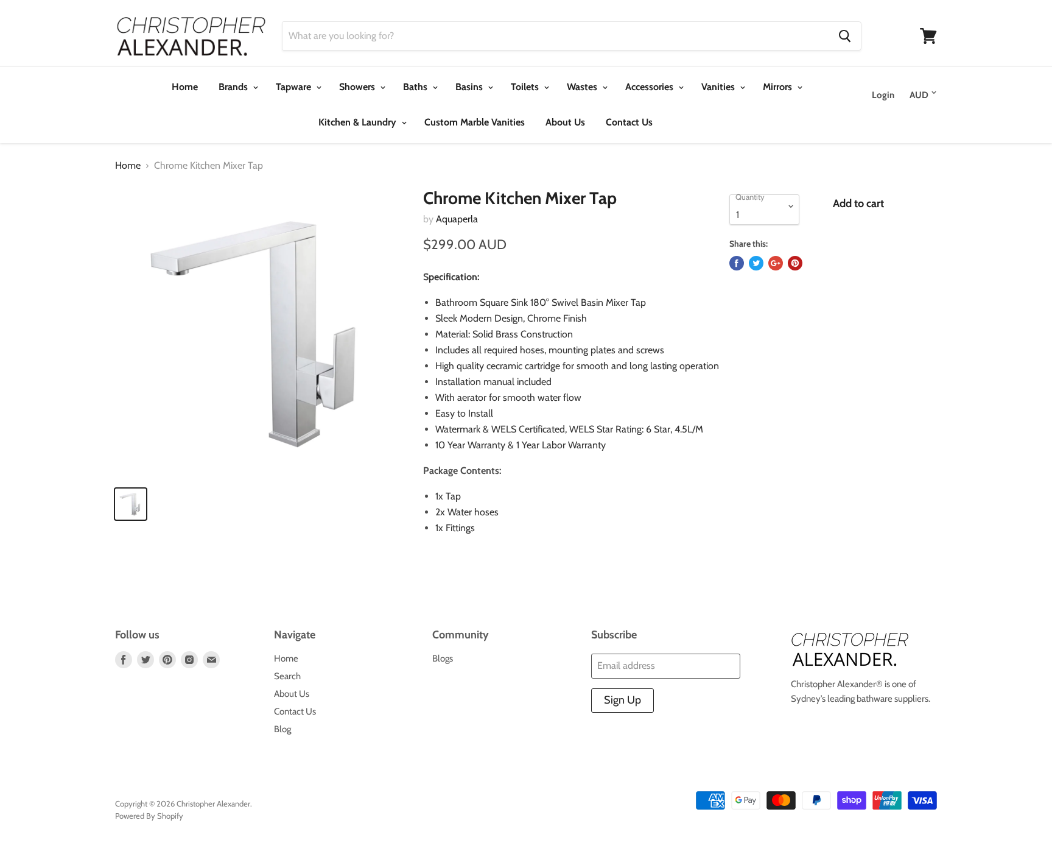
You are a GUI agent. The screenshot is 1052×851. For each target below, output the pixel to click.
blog (282, 729)
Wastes (583, 87)
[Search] (845, 36)
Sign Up (622, 700)
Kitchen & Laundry (358, 122)
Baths (416, 87)
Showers (358, 87)
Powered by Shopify (149, 816)
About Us (565, 122)
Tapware (295, 87)
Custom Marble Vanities (474, 122)
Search (287, 676)
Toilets (526, 87)
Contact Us (629, 122)
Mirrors (778, 87)
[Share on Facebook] (736, 263)
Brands (234, 87)
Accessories (650, 87)
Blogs (442, 658)
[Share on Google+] (775, 263)
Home (185, 87)
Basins (470, 87)
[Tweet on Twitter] (756, 263)
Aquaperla (457, 219)
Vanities (719, 87)
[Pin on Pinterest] (795, 263)
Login (883, 95)
